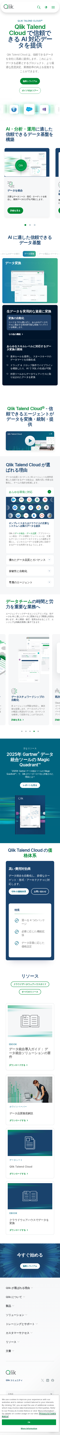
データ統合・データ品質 (25, 533)
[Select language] (46, 7)
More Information (29, 1428)
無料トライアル (30, 81)
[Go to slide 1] (25, 225)
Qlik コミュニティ (14, 1380)
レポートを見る (30, 785)
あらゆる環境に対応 (20, 491)
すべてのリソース (30, 991)
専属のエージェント (20, 582)
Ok (29, 1422)
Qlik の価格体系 (19, 891)
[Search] (39, 7)
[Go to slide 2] (30, 225)
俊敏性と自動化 (18, 571)
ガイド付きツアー (30, 90)
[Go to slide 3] (35, 225)
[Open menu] (53, 7)
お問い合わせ (40, 891)
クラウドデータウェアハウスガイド (30, 984)
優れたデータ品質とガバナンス (27, 559)
